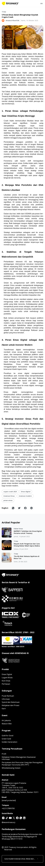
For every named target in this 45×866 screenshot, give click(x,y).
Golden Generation (9, 742)
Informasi (6, 699)
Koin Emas (6, 681)
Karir (4, 708)
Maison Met (7, 723)
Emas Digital (7, 674)
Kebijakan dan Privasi (10, 705)
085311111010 (16, 839)
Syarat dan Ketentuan (11, 702)
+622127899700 (8, 808)
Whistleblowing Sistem (11, 768)
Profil (4, 754)
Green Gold (6, 739)
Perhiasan (6, 684)
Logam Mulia (7, 677)
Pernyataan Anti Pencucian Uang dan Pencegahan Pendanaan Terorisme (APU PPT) (22, 763)
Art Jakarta (6, 720)
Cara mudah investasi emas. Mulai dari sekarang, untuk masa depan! (19, 859)
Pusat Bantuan (8, 696)
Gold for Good (7, 735)
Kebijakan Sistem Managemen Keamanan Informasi (19, 758)
